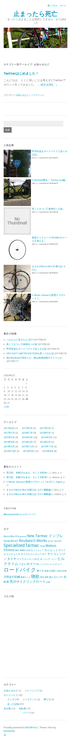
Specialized (14, 545)
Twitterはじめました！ (21, 73)
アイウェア (39, 550)
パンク (46, 559)
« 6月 (6, 406)
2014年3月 (45, 442)
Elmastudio (9, 731)
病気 (47, 577)
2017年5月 (27, 428)
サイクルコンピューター (34, 554)
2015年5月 (9, 437)
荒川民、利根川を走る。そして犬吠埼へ (27, 472)
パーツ (54, 559)
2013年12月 (28, 446)
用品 (42, 577)
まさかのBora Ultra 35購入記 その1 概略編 (28, 489)
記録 (48, 582)
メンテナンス (46, 564)
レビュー (57, 564)
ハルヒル (37, 559)
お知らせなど (22, 95)
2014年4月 (27, 442)
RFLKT (14, 541)
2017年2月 (9, 432)
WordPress (31, 727)
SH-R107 (58, 541)
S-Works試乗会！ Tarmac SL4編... (49, 180)
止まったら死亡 (35, 13)
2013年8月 (47, 451)
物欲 (35, 576)
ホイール (33, 564)
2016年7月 (27, 432)
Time (42, 546)
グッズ (10, 699)
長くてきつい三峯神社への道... (48, 208)
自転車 (22, 708)
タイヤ (11, 559)
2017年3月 (45, 428)
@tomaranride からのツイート (20, 514)
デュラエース (24, 559)
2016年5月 (45, 432)
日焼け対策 (62, 571)
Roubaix (26, 540)
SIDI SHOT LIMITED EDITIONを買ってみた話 (30, 353)
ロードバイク (20, 570)
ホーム (63, 5)
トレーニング (32, 690)
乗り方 (40, 570)
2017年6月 (9, 428)
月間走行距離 (12, 577)
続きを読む (49, 84)
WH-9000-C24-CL (24, 550)
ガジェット (51, 550)
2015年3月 (46, 437)
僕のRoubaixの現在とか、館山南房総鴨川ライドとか (34, 357)
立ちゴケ (58, 577)
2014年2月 (9, 446)
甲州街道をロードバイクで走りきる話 (26, 348)
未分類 (7, 708)
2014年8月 (9, 442)
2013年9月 (28, 451)
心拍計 (52, 570)
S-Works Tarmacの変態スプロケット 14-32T (29, 482)
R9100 (7, 541)
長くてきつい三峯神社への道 (21, 344)
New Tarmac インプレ (45, 536)
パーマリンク (37, 95)
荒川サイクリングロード (28, 581)
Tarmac (32, 545)
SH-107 (51, 541)
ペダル (22, 564)
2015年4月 (27, 437)
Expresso (22, 536)
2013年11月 (47, 446)
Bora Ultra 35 (10, 536)
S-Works (40, 540)
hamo (59, 482)
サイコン (53, 554)
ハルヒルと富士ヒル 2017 (19, 339)
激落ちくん (26, 577)
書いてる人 (53, 5)
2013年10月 (10, 451)
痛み (51, 577)
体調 (46, 571)
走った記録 (13, 704)
